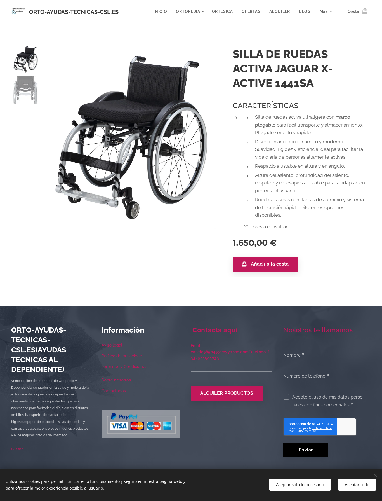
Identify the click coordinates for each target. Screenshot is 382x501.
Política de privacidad (122, 356)
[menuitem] (161, 11)
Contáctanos (114, 391)
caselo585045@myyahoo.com (220, 352)
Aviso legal (112, 345)
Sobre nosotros (116, 380)
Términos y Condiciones (124, 366)
